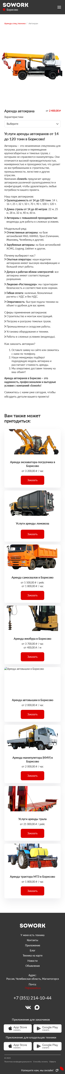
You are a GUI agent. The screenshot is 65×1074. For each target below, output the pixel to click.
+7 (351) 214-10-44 (32, 998)
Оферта (52, 1061)
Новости (32, 960)
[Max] (37, 1007)
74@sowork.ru (33, 988)
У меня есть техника (32, 935)
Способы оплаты (40, 1061)
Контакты (32, 940)
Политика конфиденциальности (18, 1061)
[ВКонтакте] (27, 1007)
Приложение (32, 945)
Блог (32, 950)
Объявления (32, 965)
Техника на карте (32, 955)
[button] (32, 480)
